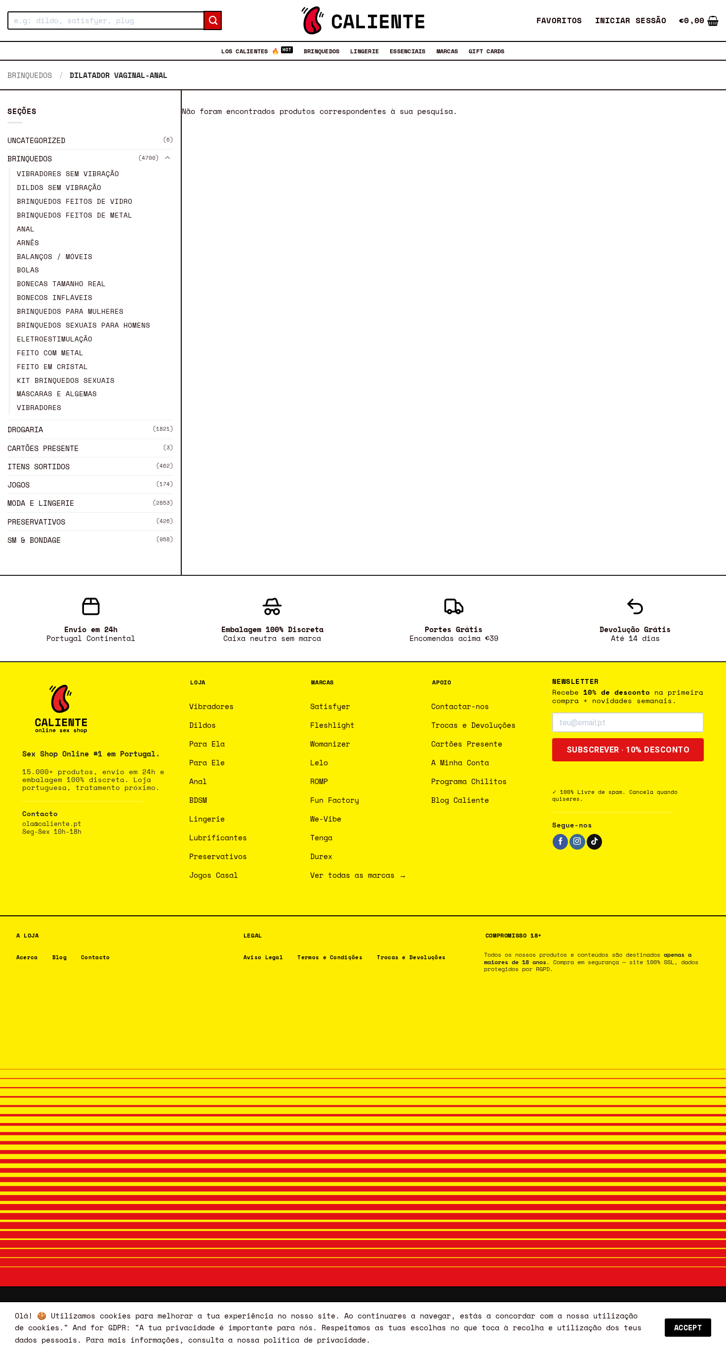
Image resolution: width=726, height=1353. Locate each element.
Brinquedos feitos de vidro (74, 201)
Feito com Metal (50, 353)
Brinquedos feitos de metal (74, 215)
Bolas (28, 270)
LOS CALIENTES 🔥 (250, 50)
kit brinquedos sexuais (66, 380)
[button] (631, 20)
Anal (26, 229)
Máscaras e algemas (57, 394)
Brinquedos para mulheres (70, 311)
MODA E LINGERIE (40, 503)
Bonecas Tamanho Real (61, 284)
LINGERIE (364, 50)
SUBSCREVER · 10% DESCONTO (628, 749)
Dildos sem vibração (59, 187)
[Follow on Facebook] (560, 842)
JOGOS (18, 484)
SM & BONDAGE (34, 539)
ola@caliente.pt (51, 823)
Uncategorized (36, 140)
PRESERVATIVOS (36, 521)
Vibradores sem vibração (68, 174)
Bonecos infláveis (54, 297)
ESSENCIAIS (407, 50)
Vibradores (39, 408)
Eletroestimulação (54, 339)
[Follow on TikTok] (594, 842)
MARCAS (447, 50)
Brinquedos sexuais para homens (83, 325)
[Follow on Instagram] (577, 842)
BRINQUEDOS (321, 50)
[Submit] (212, 21)
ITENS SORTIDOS (38, 466)
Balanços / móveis (54, 257)
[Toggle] (167, 158)
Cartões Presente (43, 448)
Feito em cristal (52, 367)
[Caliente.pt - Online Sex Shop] (363, 20)
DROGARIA (25, 429)
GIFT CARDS (486, 50)
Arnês (28, 243)
